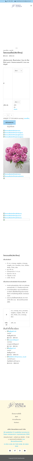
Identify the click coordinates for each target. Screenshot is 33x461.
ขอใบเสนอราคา (9, 122)
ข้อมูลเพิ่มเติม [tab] (10, 127)
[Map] (24, 450)
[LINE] (10, 450)
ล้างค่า (15, 109)
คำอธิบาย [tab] (9, 125)
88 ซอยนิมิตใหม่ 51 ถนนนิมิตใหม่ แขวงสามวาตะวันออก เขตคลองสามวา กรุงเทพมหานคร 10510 (16, 433)
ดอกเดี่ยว (6, 50)
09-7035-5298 (17, 444)
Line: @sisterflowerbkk (18, 440)
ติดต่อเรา (16, 422)
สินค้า (16, 417)
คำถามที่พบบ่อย (16, 419)
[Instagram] (19, 450)
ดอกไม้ (11, 50)
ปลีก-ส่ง (5, 105)
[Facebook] (14, 450)
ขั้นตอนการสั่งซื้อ (16, 414)
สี (3, 83)
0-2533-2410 (8, 444)
